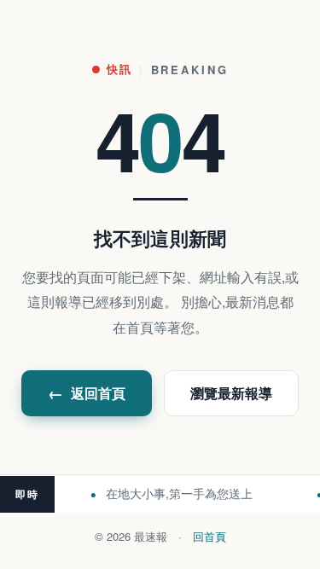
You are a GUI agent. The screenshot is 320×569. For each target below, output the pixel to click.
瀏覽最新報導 (231, 393)
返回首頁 (86, 393)
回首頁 (209, 536)
